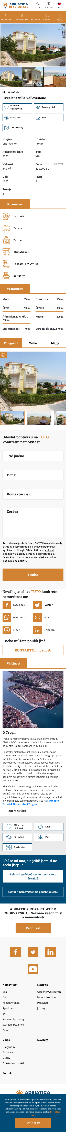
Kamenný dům (11, 1002)
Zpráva (12, 511)
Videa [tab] (33, 343)
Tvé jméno (15, 456)
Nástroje (42, 984)
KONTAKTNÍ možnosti (33, 650)
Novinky (42, 1039)
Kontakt (46, 19)
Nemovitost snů (46, 997)
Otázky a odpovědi (13, 1063)
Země (6, 1030)
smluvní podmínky (44, 546)
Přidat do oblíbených (17, 107)
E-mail (12, 475)
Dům (5, 997)
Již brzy (41, 1008)
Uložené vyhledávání (49, 991)
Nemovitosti (10, 984)
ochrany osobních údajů (17, 546)
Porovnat (42, 1002)
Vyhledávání (7, 19)
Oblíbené (35, 19)
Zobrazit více (17, 811)
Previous (3, 382)
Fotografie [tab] (11, 343)
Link (48, 117)
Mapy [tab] (55, 343)
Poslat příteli (48, 107)
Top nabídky (22, 19)
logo (15, 5)
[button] (11, 77)
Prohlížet (33, 928)
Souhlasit (33, 1123)
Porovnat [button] (17, 117)
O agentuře (9, 1047)
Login (37, 7)
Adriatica (8, 1052)
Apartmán (8, 1008)
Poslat (33, 574)
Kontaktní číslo (19, 494)
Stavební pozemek (13, 1024)
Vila (5, 991)
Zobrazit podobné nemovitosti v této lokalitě (33, 876)
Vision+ (48, 7)
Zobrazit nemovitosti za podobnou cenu (33, 892)
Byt (4, 1013)
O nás (6, 1039)
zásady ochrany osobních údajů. (36, 553)
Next (63, 382)
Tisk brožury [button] (17, 127)
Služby (6, 1057)
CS (59, 7)
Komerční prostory (13, 1019)
